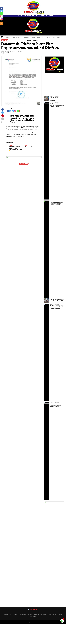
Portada (8, 37)
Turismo (38, 37)
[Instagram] (15, 111)
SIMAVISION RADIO (36, 40)
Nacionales (18, 37)
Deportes (43, 37)
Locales (13, 37)
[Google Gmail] (20, 111)
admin (7, 52)
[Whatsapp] (18, 111)
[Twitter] (10, 111)
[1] (62, 621)
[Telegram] (13, 111)
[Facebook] (8, 111)
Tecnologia (28, 40)
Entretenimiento (56, 37)
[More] (1, 23)
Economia (49, 37)
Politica (33, 37)
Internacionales (26, 37)
